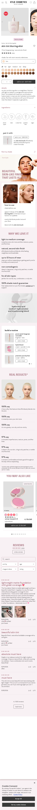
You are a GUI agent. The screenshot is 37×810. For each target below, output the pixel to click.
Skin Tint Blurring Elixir (11, 43)
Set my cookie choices (18, 805)
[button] (3, 2)
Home (3, 43)
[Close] (34, 783)
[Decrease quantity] (3, 82)
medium (15, 67)
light (9, 67)
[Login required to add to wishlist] (34, 46)
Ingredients (6, 107)
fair (6, 67)
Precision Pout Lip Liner (22, 356)
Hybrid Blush (19, 345)
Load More (18, 707)
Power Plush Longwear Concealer (22, 335)
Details (4, 88)
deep (24, 67)
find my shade (18, 39)
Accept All (18, 799)
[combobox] (18, 61)
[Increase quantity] (10, 82)
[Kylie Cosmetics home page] (18, 3)
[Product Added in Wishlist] (30, 2)
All (2, 67)
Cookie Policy (17, 794)
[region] (18, 508)
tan (20, 67)
